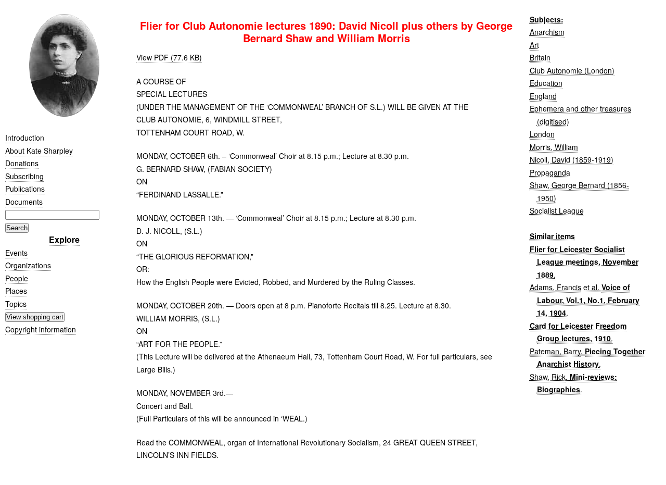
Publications (25, 188)
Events (16, 252)
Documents (24, 201)
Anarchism (547, 32)
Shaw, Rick (548, 376)
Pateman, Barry (555, 351)
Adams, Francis (555, 287)
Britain (540, 57)
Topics (16, 304)
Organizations (28, 265)
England (543, 96)
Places (16, 290)
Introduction (24, 137)
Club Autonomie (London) (572, 70)
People (16, 278)
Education (546, 83)
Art (534, 45)
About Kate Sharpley (39, 150)
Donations (22, 163)
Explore (64, 239)
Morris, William (554, 147)
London (542, 134)
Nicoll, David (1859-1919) (571, 159)
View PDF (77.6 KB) (169, 57)
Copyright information (40, 329)
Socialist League (557, 210)
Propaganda (550, 172)
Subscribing (24, 176)
